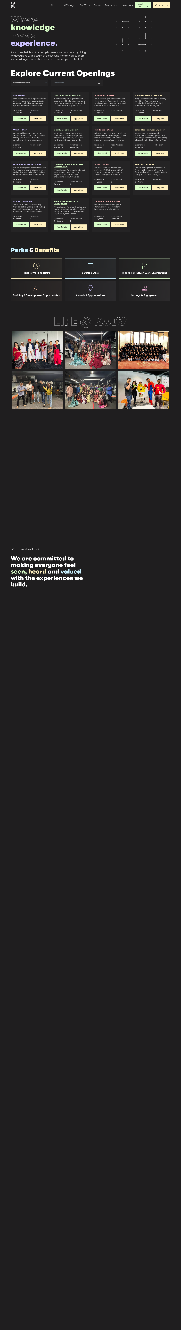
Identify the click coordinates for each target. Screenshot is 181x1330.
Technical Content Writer (107, 201)
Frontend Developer (145, 164)
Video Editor (19, 95)
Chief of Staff (20, 130)
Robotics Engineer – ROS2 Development (67, 202)
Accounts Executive (104, 95)
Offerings (69, 5)
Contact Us (161, 5)
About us (55, 5)
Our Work (85, 5)
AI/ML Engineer (101, 164)
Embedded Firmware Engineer (27, 164)
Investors (128, 5)
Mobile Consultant (103, 130)
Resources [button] (111, 5)
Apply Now (38, 118)
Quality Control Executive (67, 130)
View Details (21, 118)
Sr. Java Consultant (23, 201)
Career (97, 5)
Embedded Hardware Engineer (150, 130)
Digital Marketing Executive (149, 95)
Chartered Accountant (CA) (67, 95)
